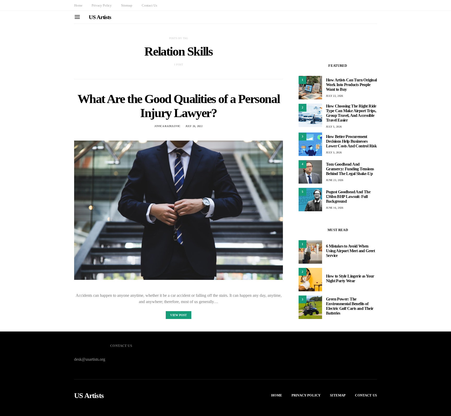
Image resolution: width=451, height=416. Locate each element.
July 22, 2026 (334, 95)
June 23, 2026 (334, 180)
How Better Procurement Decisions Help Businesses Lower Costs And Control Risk (351, 141)
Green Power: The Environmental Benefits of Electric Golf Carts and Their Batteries (349, 306)
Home (78, 5)
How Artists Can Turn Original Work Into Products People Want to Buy (351, 85)
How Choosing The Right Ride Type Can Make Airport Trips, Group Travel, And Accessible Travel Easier (351, 113)
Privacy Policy (102, 5)
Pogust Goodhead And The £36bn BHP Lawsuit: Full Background (348, 196)
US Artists (100, 17)
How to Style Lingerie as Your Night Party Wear (350, 278)
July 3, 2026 (334, 152)
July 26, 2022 (194, 126)
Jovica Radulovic (167, 126)
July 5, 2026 (334, 126)
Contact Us (149, 5)
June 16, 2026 (334, 207)
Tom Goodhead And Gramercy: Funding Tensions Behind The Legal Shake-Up (350, 169)
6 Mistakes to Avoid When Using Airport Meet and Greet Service (350, 251)
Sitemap (126, 5)
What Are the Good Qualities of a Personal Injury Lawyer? (179, 106)
